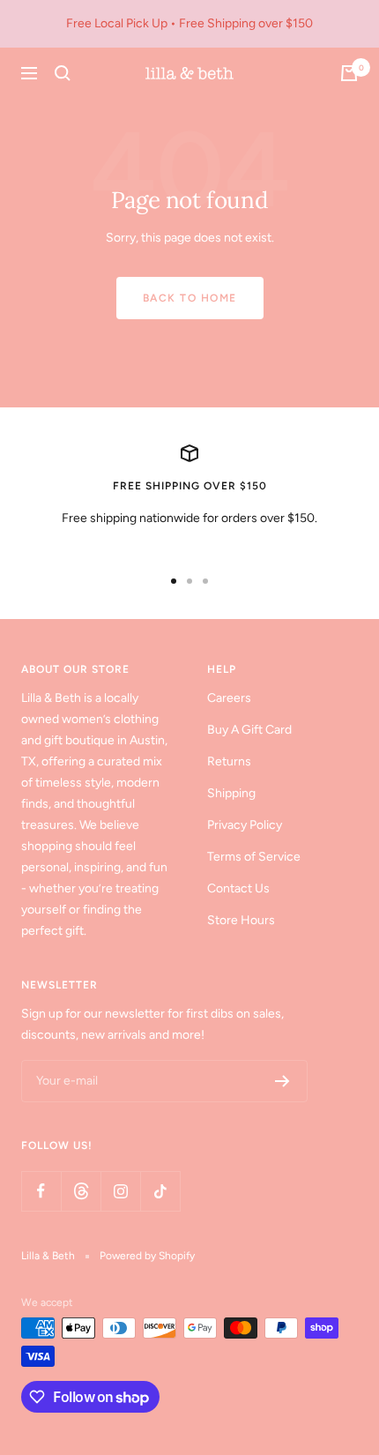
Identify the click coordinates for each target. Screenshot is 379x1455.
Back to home (190, 298)
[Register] (282, 1081)
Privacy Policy (244, 824)
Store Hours (241, 920)
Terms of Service (254, 856)
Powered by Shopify (147, 1256)
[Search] (63, 73)
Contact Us (238, 888)
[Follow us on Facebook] (41, 1191)
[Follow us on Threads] (80, 1191)
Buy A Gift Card (249, 729)
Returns (229, 761)
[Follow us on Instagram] (120, 1191)
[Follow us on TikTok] (160, 1191)
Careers (229, 697)
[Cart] (349, 73)
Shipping (231, 793)
